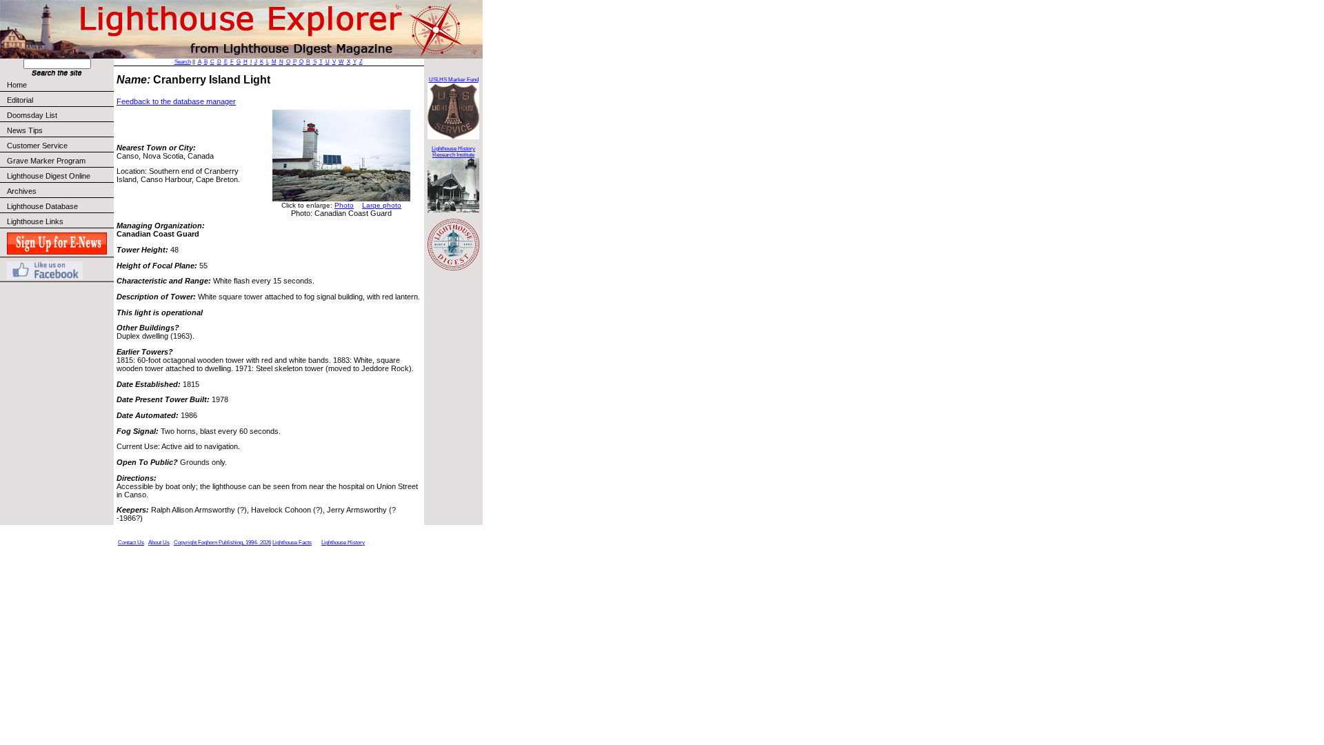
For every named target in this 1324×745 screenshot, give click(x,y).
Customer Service (37, 145)
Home (17, 85)
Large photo (381, 205)
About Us (159, 542)
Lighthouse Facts (292, 542)
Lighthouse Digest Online (48, 176)
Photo (344, 205)
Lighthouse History (343, 542)
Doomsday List (32, 115)
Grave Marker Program (46, 161)
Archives (22, 191)
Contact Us (131, 542)
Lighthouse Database (42, 206)
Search (182, 62)
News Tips (25, 130)
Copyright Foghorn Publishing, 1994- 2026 (222, 542)
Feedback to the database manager (176, 101)
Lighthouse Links (35, 221)
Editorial (20, 100)
